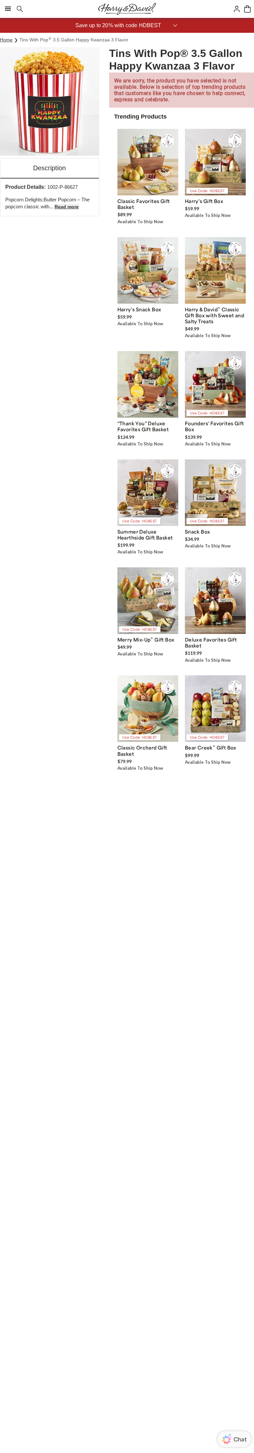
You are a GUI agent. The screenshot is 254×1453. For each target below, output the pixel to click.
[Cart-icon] (247, 9)
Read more (67, 206)
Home (6, 39)
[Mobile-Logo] (127, 9)
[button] (127, 25)
